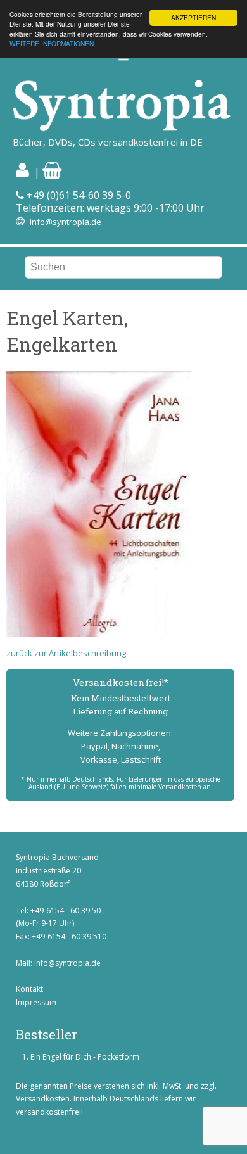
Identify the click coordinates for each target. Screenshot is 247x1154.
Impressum (36, 1002)
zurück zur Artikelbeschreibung (66, 653)
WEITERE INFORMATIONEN (52, 43)
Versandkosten (43, 1098)
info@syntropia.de (65, 221)
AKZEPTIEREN (193, 17)
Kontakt (29, 989)
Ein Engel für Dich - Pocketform (84, 1056)
